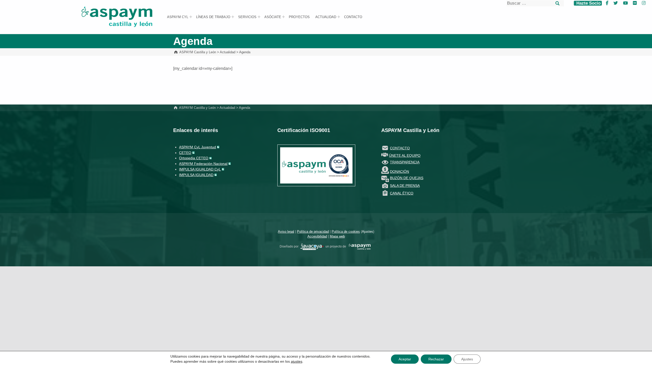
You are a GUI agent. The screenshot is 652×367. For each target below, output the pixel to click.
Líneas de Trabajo (213, 17)
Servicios (247, 17)
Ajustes (367, 231)
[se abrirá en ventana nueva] (312, 246)
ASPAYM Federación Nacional (203, 164)
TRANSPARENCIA (404, 162)
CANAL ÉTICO (401, 193)
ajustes (296, 361)
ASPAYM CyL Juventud (197, 147)
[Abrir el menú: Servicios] (259, 17)
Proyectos (299, 17)
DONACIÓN (399, 171)
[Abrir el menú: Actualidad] (338, 17)
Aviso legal (286, 231)
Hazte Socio (588, 3)
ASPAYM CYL (177, 17)
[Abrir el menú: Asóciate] (283, 17)
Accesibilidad (317, 236)
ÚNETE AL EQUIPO (404, 155)
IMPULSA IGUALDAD (196, 175)
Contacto (353, 17)
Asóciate (272, 17)
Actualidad (325, 17)
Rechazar (436, 359)
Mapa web (337, 236)
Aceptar (405, 359)
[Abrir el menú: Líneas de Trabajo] (233, 17)
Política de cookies (346, 231)
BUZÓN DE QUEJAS (406, 178)
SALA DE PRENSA (405, 186)
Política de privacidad (313, 231)
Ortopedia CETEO (193, 158)
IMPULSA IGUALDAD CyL (200, 169)
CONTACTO (400, 148)
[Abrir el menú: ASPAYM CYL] (190, 17)
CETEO (185, 153)
